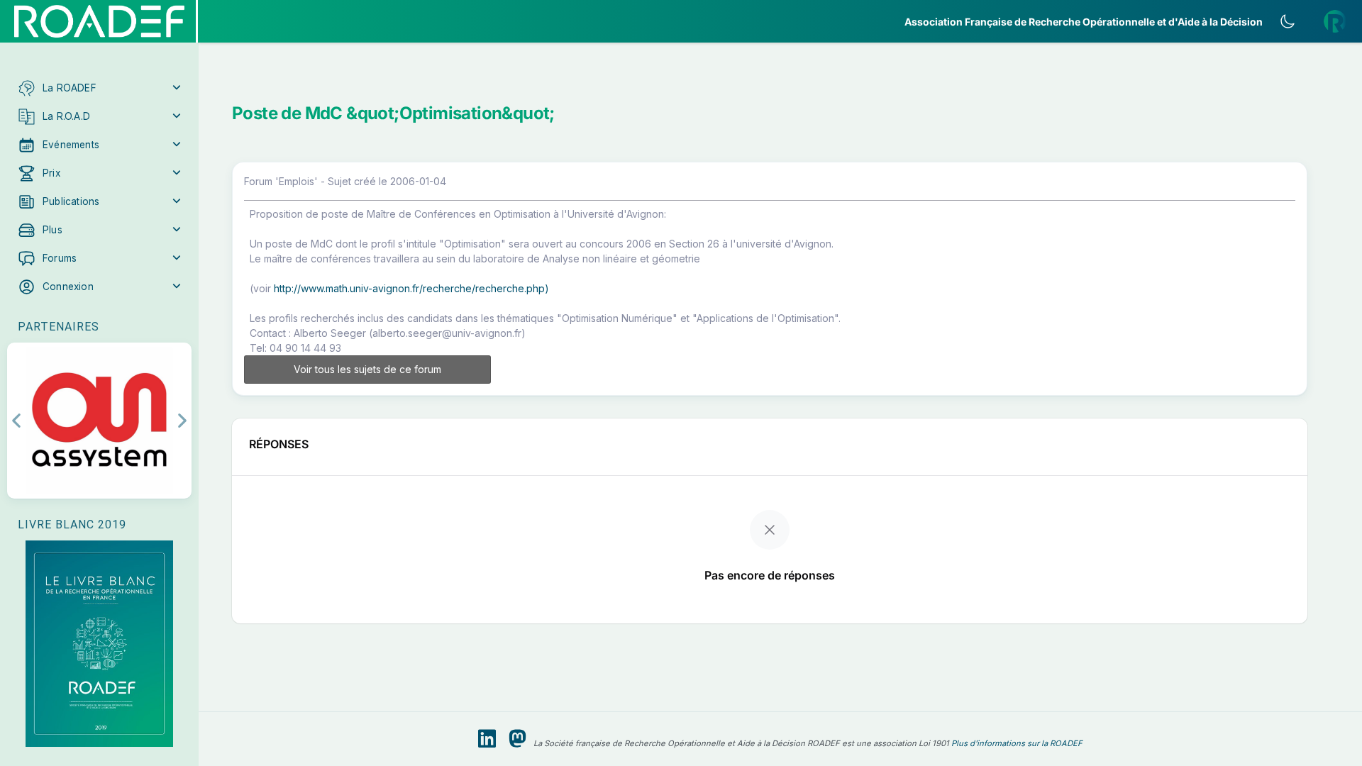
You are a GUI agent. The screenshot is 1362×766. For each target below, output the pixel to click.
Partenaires (58, 326)
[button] (99, 88)
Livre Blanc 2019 (72, 524)
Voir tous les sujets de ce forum (367, 369)
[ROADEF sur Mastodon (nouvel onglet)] (517, 739)
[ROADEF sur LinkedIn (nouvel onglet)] (487, 739)
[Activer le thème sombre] (1287, 21)
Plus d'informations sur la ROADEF (1017, 743)
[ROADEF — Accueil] (99, 21)
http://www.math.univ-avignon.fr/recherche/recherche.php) (411, 288)
